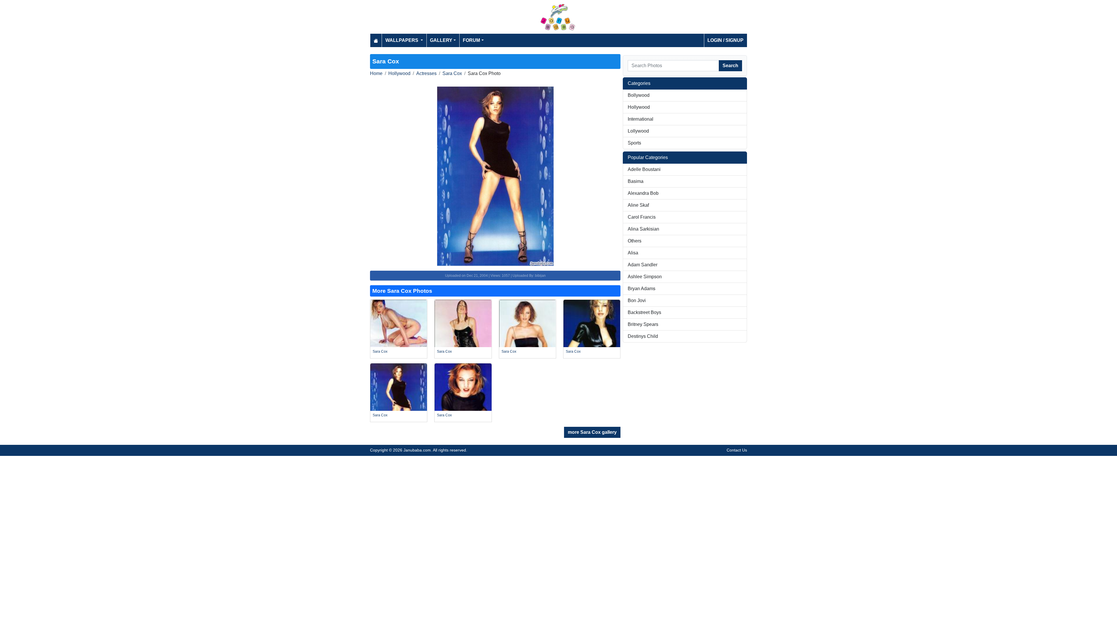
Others (634, 240)
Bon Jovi (637, 300)
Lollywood (638, 131)
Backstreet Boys (644, 312)
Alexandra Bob (643, 193)
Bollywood (639, 95)
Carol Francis (642, 217)
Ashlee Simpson (645, 276)
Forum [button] (471, 40)
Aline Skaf (638, 205)
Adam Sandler (642, 264)
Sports (634, 142)
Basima (635, 181)
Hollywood (399, 73)
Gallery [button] (441, 40)
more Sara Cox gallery (592, 432)
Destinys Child (643, 336)
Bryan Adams (641, 288)
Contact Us (737, 450)
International (640, 119)
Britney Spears (643, 324)
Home (376, 73)
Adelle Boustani (644, 169)
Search (730, 65)
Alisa (633, 252)
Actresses (426, 73)
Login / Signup (725, 40)
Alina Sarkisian (643, 228)
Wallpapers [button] (402, 40)
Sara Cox (452, 73)
